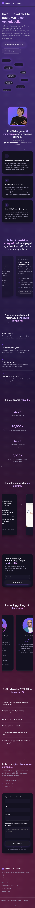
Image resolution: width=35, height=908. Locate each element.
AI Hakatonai (24, 79)
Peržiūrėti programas (11, 51)
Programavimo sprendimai (21, 87)
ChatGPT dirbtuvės (19, 64)
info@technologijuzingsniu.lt (10, 885)
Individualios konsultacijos (11, 76)
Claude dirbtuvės (6, 61)
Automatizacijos (7, 90)
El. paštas (8, 806)
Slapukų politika (15, 905)
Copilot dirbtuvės (8, 68)
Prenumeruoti (17, 582)
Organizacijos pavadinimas (13, 797)
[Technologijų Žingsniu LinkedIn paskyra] (3, 876)
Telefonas (7, 814)
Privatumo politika (4, 905)
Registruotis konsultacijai (13, 44)
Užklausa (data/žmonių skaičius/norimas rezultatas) (16, 824)
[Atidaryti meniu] (31, 3)
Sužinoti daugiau (7, 292)
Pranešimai (23, 72)
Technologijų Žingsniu (13, 3)
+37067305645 (6, 888)
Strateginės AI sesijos (9, 83)
